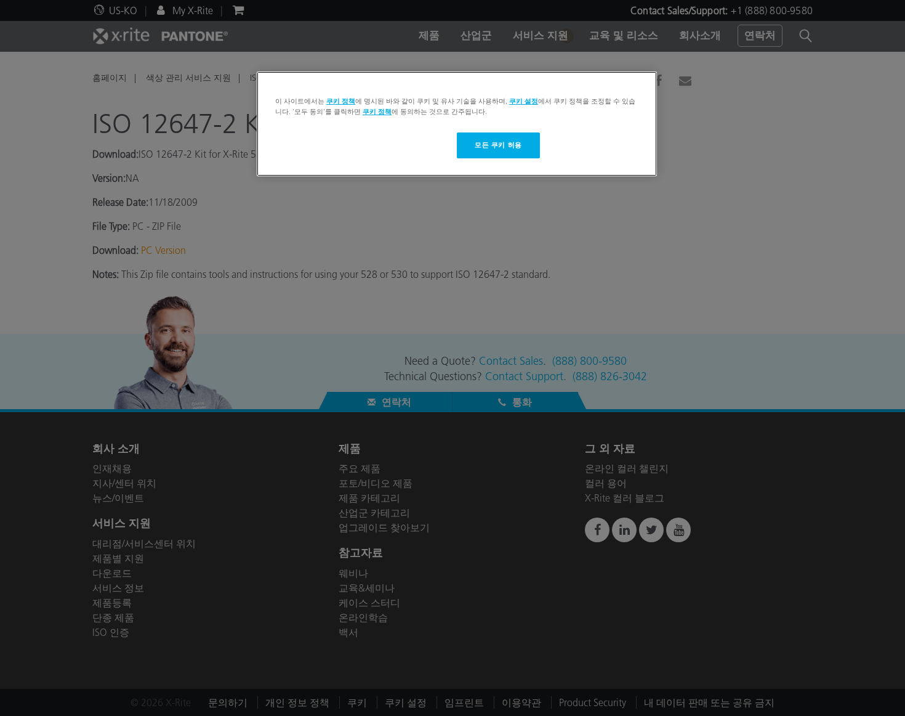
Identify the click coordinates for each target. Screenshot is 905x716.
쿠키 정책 (340, 101)
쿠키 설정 (523, 101)
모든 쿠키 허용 (498, 144)
